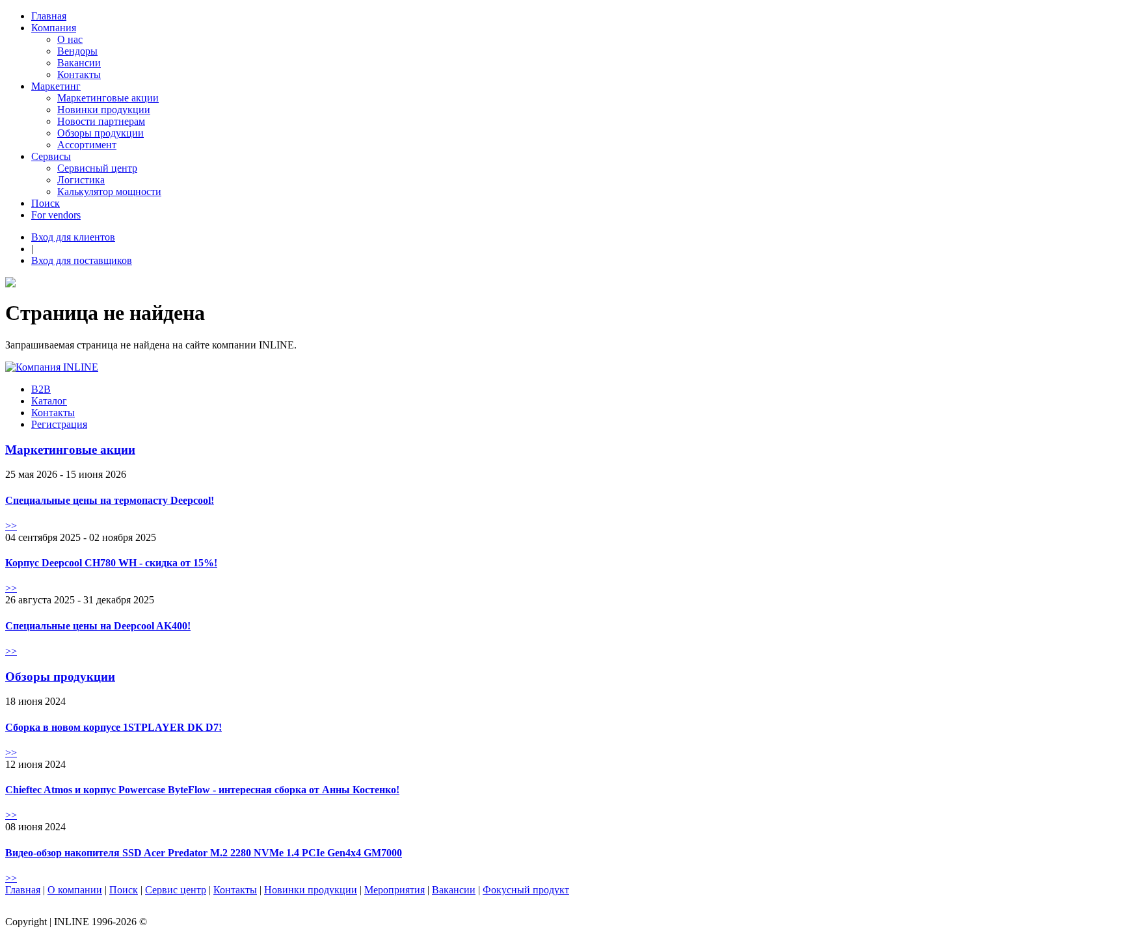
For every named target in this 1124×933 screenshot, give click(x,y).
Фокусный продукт (526, 889)
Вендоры (77, 51)
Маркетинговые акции (108, 97)
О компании (74, 889)
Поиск (45, 203)
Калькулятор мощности (109, 191)
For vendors (56, 214)
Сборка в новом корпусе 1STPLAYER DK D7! (113, 727)
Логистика (81, 179)
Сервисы (51, 156)
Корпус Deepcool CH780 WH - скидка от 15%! (111, 562)
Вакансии (79, 62)
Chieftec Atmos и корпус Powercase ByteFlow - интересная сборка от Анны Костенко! (202, 789)
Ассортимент (86, 144)
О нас (70, 39)
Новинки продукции (103, 109)
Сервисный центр (97, 168)
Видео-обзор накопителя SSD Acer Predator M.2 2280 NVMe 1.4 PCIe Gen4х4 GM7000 (203, 852)
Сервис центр (175, 889)
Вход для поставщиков (81, 260)
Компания (53, 27)
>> (11, 525)
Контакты (79, 74)
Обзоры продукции (100, 132)
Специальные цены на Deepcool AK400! (98, 625)
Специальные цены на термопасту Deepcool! (109, 500)
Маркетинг (56, 86)
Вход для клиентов (73, 237)
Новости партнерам (101, 121)
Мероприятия (394, 889)
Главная (48, 15)
